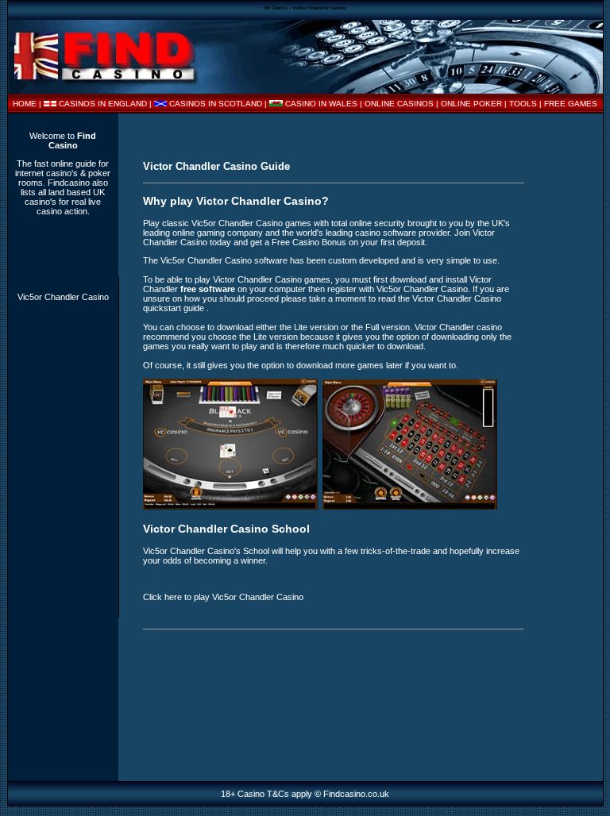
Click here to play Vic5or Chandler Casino (223, 597)
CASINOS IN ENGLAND (103, 103)
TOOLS (523, 103)
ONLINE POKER (471, 103)
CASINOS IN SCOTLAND (215, 103)
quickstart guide (175, 308)
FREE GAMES (570, 103)
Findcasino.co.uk (356, 794)
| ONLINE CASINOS (398, 103)
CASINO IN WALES (321, 103)
